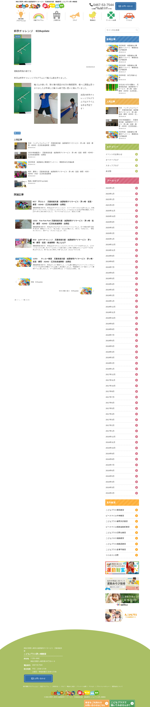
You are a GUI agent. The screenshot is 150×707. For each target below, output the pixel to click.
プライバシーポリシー (103, 686)
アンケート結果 (81, 686)
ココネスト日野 (112, 555)
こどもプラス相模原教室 (116, 544)
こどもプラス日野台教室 (116, 533)
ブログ (63, 686)
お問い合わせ (127, 6)
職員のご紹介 (71, 686)
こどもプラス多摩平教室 (116, 550)
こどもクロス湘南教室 (115, 538)
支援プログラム (44, 686)
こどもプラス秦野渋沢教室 (117, 521)
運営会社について (117, 686)
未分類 (18, 133)
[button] (137, 30)
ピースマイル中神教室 (115, 516)
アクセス (91, 686)
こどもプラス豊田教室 (115, 510)
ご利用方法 (55, 686)
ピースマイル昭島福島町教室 (118, 527)
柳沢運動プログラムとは (30, 686)
